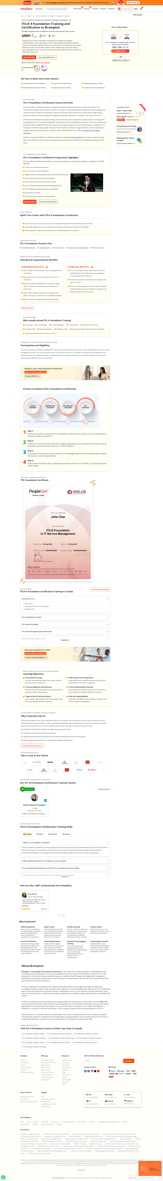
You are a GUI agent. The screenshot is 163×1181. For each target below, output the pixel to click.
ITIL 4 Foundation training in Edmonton (59, 1034)
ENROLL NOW (120, 51)
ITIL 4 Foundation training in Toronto (58, 1042)
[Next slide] (63, 915)
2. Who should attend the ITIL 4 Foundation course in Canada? (44, 861)
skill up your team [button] (123, 132)
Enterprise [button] (111, 8)
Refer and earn (46, 1067)
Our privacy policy (58, 1178)
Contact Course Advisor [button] (125, 143)
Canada (110, 1095)
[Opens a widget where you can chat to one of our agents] (150, 1170)
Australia (110, 1101)
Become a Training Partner (29, 1101)
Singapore (129, 1101)
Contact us (24, 1070)
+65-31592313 (129, 1104)
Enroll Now (120, 120)
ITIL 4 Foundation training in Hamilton (86, 1034)
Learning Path (66, 1080)
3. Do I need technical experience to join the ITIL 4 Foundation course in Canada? (50, 868)
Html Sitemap (45, 1106)
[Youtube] (97, 1071)
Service (29, 16)
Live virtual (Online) (47, 1060)
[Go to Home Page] (22, 16)
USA (90, 1095)
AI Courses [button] (87, 8)
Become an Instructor (27, 1097)
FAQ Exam (40, 834)
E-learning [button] (95, 8)
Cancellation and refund (49, 1104)
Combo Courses (77, 8)
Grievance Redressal (27, 1072)
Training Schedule (47, 1075)
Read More (25, 906)
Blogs (63, 1072)
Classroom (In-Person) (48, 1062)
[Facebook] (88, 1071)
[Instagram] (91, 1071)
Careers (23, 1065)
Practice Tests (66, 1067)
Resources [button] (103, 8)
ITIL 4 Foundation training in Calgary (33, 1034)
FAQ (42, 1097)
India (128, 1095)
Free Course (66, 1065)
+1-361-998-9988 (92, 1097)
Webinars (65, 1070)
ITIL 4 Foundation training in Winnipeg (34, 1047)
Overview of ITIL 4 (28, 599)
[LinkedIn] (85, 1071)
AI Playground (45, 1080)
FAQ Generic (66, 834)
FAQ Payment (52, 834)
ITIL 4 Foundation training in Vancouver (84, 1042)
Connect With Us (31, 376)
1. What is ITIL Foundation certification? (36, 843)
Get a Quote (45, 63)
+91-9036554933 (129, 1097)
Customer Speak (26, 1067)
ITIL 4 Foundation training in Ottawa (33, 1042)
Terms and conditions (48, 1099)
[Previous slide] (59, 915)
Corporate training (47, 1072)
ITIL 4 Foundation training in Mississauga (61, 1038)
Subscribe (128, 1061)
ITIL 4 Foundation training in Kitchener (34, 1038)
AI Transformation (47, 1077)
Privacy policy (45, 1101)
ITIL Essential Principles (30, 624)
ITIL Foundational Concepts (31, 617)
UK (89, 1101)
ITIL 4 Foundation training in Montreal (89, 1038)
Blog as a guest (46, 1070)
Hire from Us (25, 1099)
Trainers (64, 1077)
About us (23, 1060)
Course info (65, 1075)
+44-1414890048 (92, 1104)
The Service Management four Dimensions (37, 631)
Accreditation (25, 1062)
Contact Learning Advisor (34, 657)
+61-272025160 (110, 1104)
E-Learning (65, 1062)
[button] (39, 8)
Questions (65, 1082)
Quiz (63, 1085)
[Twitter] (94, 1071)
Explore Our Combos (120, 60)
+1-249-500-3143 (111, 1097)
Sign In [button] (136, 8)
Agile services (45, 1065)
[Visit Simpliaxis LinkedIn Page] (45, 800)
